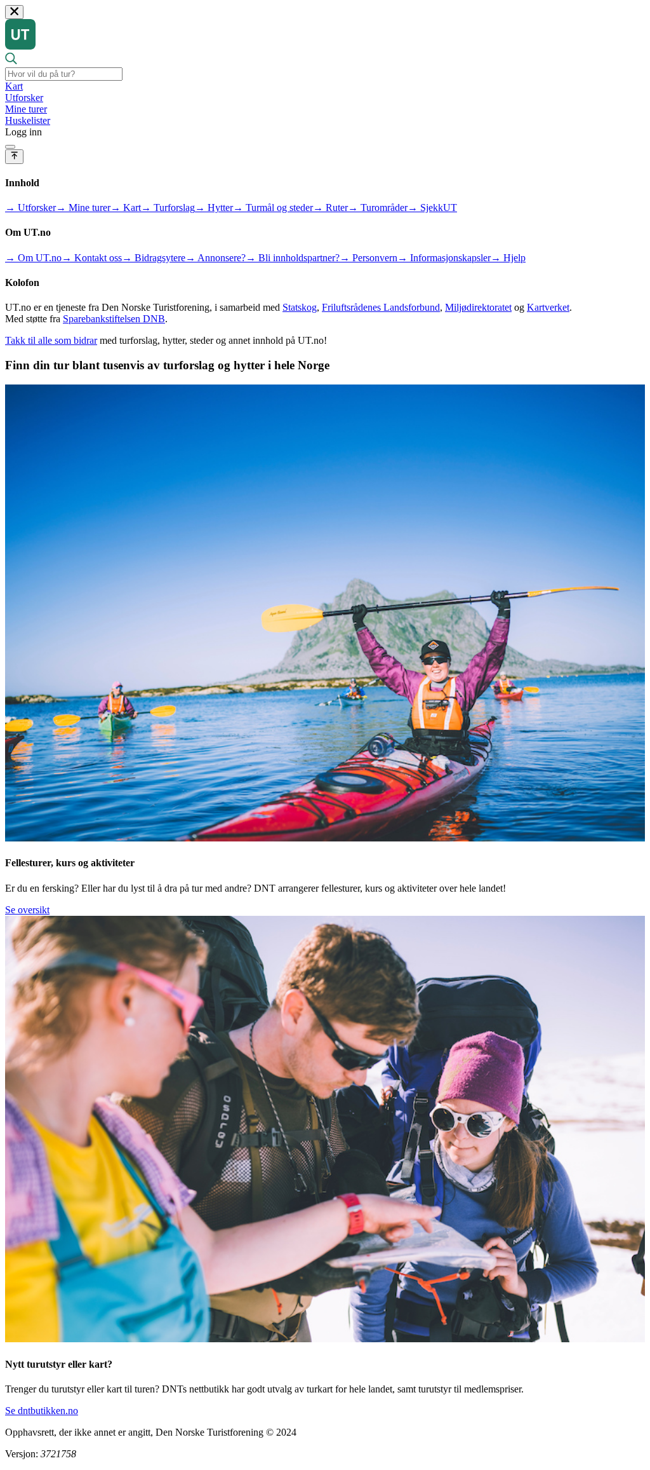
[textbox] (64, 74)
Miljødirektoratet (478, 307)
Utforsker (24, 97)
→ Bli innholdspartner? (293, 257)
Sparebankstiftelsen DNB (114, 318)
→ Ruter (330, 207)
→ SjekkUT (432, 207)
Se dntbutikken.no (41, 1410)
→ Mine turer (83, 207)
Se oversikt (27, 909)
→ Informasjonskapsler (444, 257)
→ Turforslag (168, 207)
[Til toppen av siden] (14, 156)
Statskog (299, 307)
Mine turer (26, 109)
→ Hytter (214, 207)
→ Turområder (378, 207)
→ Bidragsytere (153, 257)
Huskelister (27, 120)
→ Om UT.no (33, 257)
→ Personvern (368, 257)
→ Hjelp (508, 257)
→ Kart (125, 207)
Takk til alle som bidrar (51, 340)
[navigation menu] (10, 147)
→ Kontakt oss (92, 257)
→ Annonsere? (215, 257)
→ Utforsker (30, 207)
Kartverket (548, 307)
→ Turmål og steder (273, 207)
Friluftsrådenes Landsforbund (381, 307)
